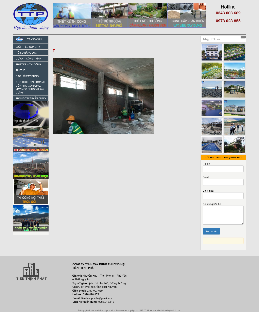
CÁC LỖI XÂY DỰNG (27, 76)
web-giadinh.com (173, 310)
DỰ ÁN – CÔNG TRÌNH (28, 58)
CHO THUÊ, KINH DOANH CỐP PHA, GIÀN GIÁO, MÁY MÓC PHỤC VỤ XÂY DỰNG (30, 87)
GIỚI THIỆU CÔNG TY (28, 46)
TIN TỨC (20, 70)
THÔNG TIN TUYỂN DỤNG (31, 98)
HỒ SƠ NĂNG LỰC (26, 52)
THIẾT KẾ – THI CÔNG (28, 64)
